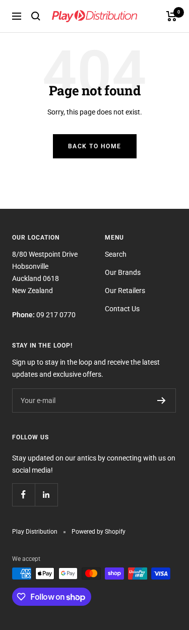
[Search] (35, 16)
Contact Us (122, 309)
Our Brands (123, 272)
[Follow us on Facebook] (23, 494)
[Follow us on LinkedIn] (46, 494)
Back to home (94, 146)
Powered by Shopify (98, 531)
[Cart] (171, 16)
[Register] (161, 400)
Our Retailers (125, 291)
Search (116, 254)
